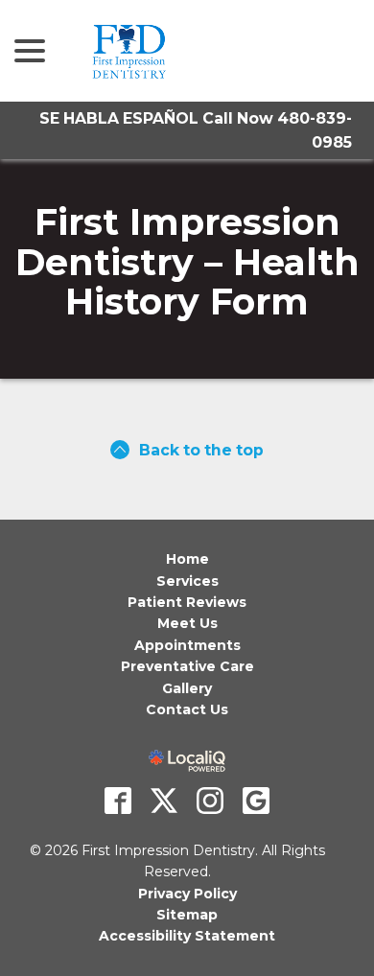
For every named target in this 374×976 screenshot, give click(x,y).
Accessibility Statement (187, 935)
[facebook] (118, 800)
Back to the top (201, 450)
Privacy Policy (187, 893)
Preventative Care (187, 666)
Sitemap (187, 914)
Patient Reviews (187, 602)
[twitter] (164, 800)
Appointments (187, 645)
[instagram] (210, 800)
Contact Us (187, 709)
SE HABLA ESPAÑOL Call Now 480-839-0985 (195, 130)
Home (187, 559)
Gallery (187, 688)
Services (187, 581)
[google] (256, 800)
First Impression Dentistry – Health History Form (187, 262)
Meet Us (187, 623)
